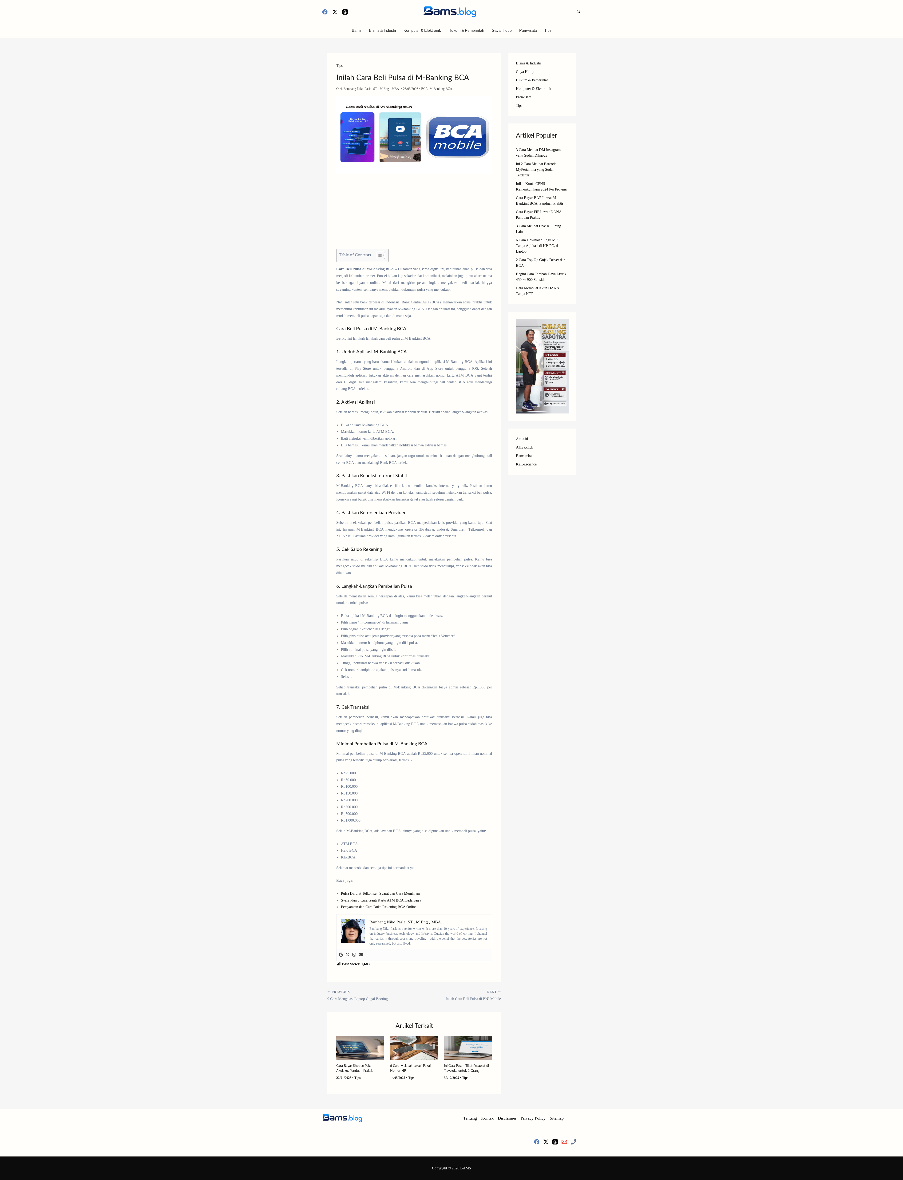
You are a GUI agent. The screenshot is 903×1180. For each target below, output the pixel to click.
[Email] (564, 1141)
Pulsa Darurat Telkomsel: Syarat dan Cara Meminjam (380, 893)
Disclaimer (507, 1118)
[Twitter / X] (335, 12)
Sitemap (557, 1118)
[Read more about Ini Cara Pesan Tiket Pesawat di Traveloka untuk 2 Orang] (468, 1047)
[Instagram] (354, 955)
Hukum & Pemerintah (466, 30)
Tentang (470, 1118)
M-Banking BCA (441, 89)
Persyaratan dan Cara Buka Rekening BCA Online (378, 907)
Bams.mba (524, 456)
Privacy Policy (533, 1118)
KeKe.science (526, 464)
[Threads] (345, 12)
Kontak (487, 1118)
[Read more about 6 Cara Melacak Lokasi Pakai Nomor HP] (414, 1047)
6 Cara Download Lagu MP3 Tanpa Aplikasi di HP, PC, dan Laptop (538, 245)
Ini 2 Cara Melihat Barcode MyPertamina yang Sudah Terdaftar (536, 169)
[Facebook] (325, 12)
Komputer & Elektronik (422, 30)
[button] (579, 12)
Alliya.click (524, 447)
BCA (424, 89)
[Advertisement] (414, 214)
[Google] (341, 955)
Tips (547, 30)
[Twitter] (347, 955)
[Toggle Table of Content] (378, 255)
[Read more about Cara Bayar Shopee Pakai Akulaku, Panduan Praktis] (360, 1047)
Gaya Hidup (502, 30)
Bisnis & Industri (382, 30)
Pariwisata (528, 30)
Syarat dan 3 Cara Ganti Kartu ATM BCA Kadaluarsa (381, 900)
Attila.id (522, 439)
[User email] (361, 955)
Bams (356, 30)
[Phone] (573, 1141)
